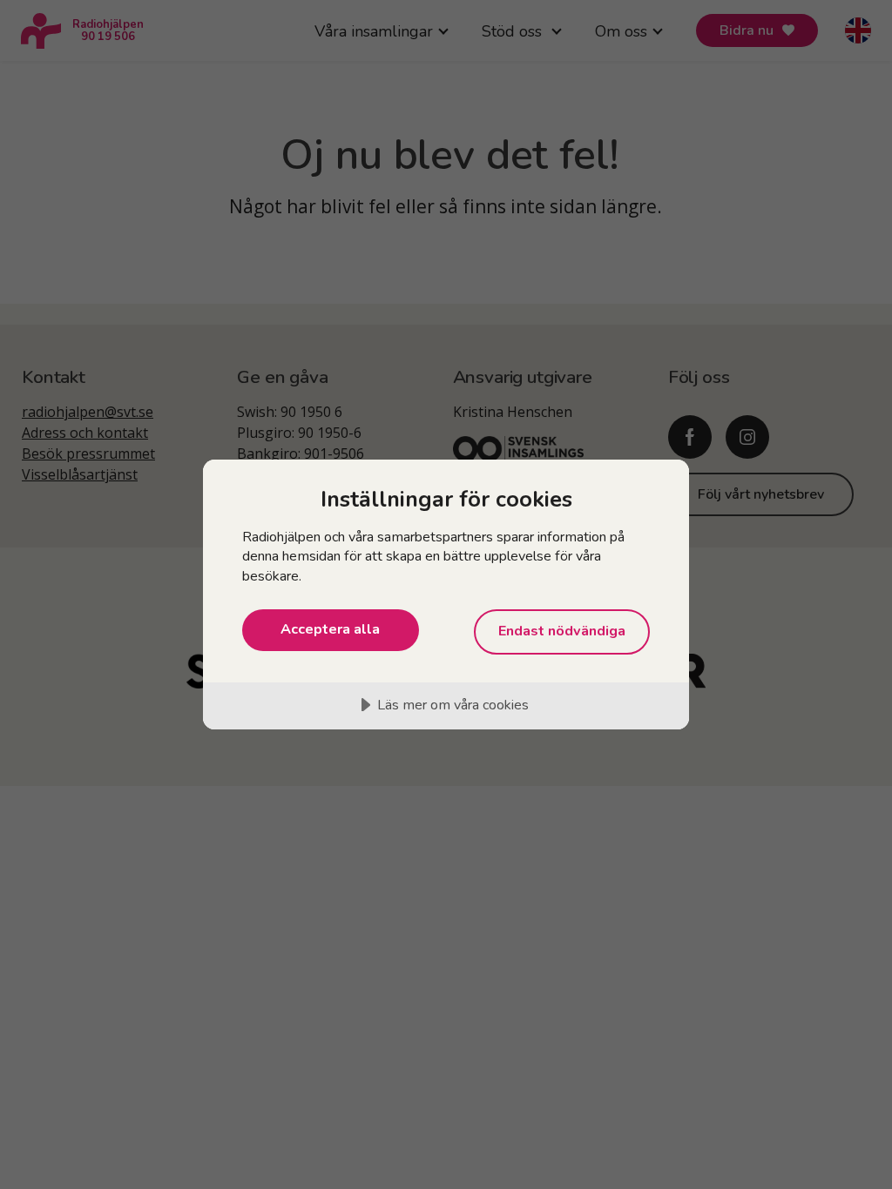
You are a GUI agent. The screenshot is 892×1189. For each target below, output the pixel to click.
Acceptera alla (330, 629)
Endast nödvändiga (561, 631)
